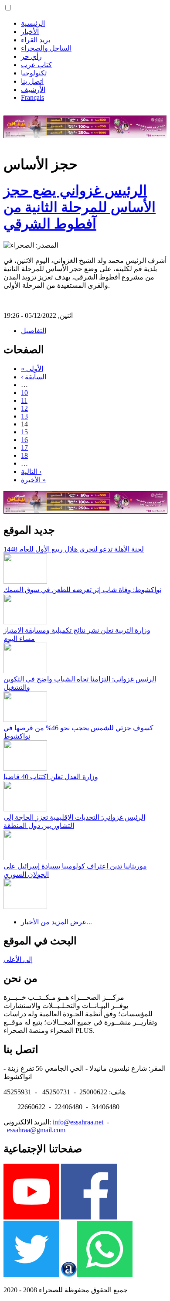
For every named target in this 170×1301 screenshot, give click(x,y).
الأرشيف (33, 89)
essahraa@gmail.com (36, 1130)
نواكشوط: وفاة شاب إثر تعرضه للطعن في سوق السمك (82, 589)
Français (32, 97)
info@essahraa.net (78, 1122)
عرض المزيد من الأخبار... (56, 922)
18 (24, 455)
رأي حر (31, 56)
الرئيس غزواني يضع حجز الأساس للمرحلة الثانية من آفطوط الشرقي (79, 207)
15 (24, 432)
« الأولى (32, 368)
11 (24, 400)
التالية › (31, 471)
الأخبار (30, 31)
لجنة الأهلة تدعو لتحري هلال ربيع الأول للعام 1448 (73, 549)
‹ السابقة (33, 377)
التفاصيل (33, 330)
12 (24, 408)
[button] (8, 7)
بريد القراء (35, 40)
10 (24, 392)
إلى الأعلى (18, 959)
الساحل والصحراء (46, 48)
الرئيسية (33, 23)
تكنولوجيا (34, 73)
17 (24, 447)
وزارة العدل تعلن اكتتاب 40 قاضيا (50, 776)
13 (24, 416)
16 (24, 439)
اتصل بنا (32, 81)
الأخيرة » (33, 480)
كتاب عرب (36, 64)
